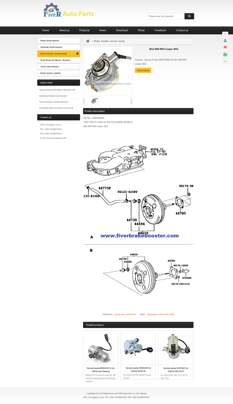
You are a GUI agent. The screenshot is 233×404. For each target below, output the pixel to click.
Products (84, 30)
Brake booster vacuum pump (53, 54)
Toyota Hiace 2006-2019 (125, 314)
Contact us (182, 30)
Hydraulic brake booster (51, 47)
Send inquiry (143, 70)
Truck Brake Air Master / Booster (55, 60)
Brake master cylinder (50, 73)
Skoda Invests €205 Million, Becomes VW (57, 90)
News (103, 30)
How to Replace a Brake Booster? (53, 102)
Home (45, 30)
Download (122, 30)
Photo (141, 30)
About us (64, 30)
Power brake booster (49, 41)
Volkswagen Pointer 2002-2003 (160, 314)
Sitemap (143, 393)
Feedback (160, 30)
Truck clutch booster (49, 67)
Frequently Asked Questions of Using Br (56, 108)
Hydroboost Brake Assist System (53, 96)
